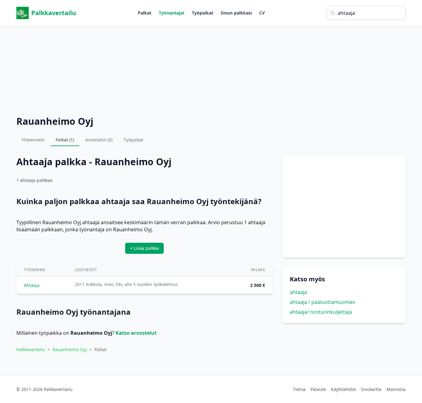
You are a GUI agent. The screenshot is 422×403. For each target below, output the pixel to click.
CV (262, 13)
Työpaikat (202, 13)
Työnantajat (171, 13)
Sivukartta (371, 389)
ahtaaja (298, 292)
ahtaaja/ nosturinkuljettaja (321, 312)
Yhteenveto (32, 140)
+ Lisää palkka (144, 248)
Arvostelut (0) (98, 140)
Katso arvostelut (136, 333)
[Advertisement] (211, 69)
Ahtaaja (32, 285)
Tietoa (299, 389)
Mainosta (396, 389)
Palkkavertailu (53, 13)
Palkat (144, 13)
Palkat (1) (65, 140)
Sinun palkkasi (236, 13)
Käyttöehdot (343, 389)
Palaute (318, 389)
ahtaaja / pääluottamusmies (322, 302)
